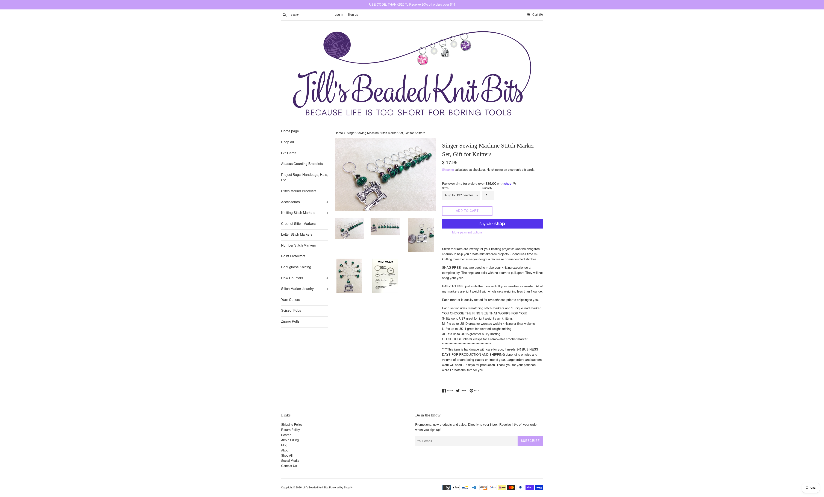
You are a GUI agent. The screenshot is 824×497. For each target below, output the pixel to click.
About (285, 450)
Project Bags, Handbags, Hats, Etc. (304, 177)
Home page (290, 131)
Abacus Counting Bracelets (302, 164)
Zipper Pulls (290, 321)
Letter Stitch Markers (296, 234)
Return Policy (290, 429)
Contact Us (289, 466)
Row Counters (304, 278)
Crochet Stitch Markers (298, 224)
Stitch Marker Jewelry (304, 289)
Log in (339, 15)
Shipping (448, 169)
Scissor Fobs (291, 311)
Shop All (287, 142)
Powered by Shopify (341, 487)
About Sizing (290, 440)
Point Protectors (293, 256)
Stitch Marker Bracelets (298, 191)
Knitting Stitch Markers (304, 213)
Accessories (304, 202)
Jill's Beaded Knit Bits (315, 487)
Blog (284, 445)
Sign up (353, 15)
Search (286, 435)
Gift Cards (288, 153)
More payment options (467, 232)
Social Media (290, 460)
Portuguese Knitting (296, 267)
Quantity (487, 188)
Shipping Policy (292, 424)
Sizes (445, 188)
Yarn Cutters (290, 300)
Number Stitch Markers (298, 245)
